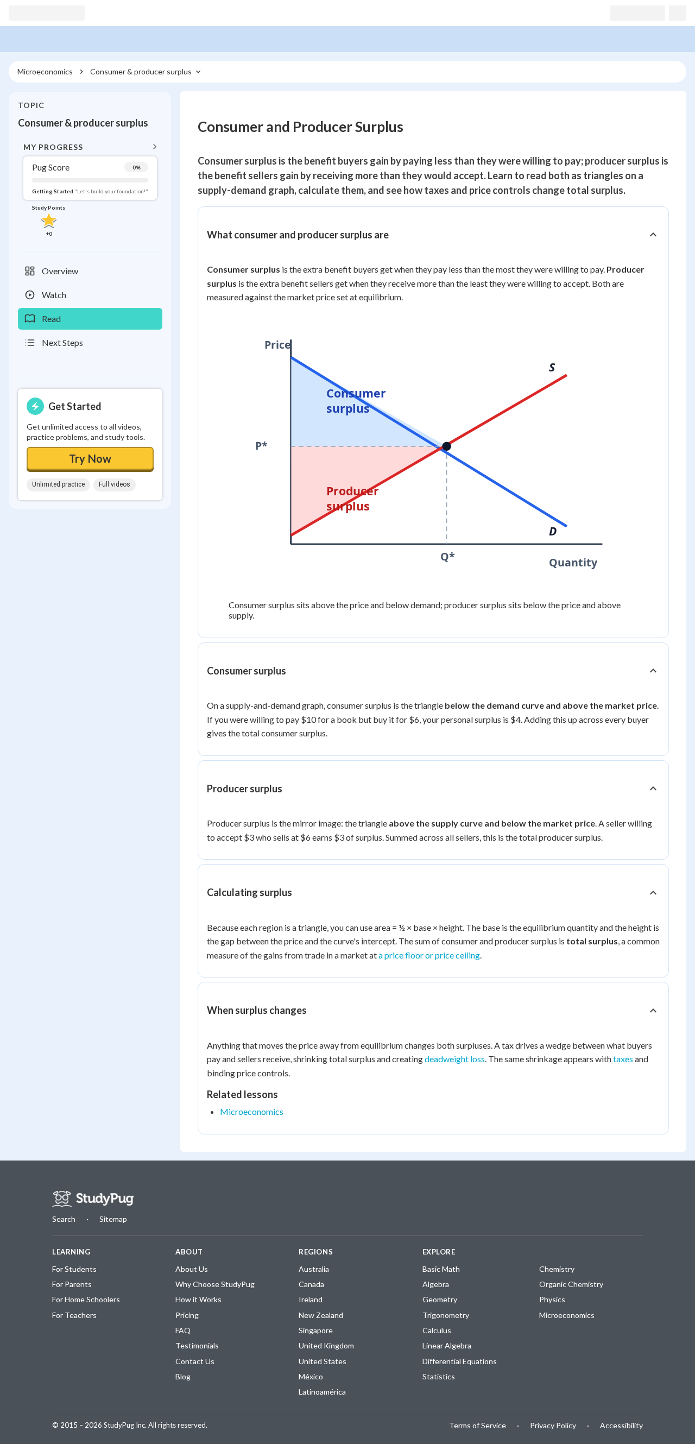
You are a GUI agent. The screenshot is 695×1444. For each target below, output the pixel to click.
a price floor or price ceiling (429, 955)
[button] (90, 189)
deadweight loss (455, 1059)
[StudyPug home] (93, 1199)
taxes (623, 1059)
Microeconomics (251, 1111)
